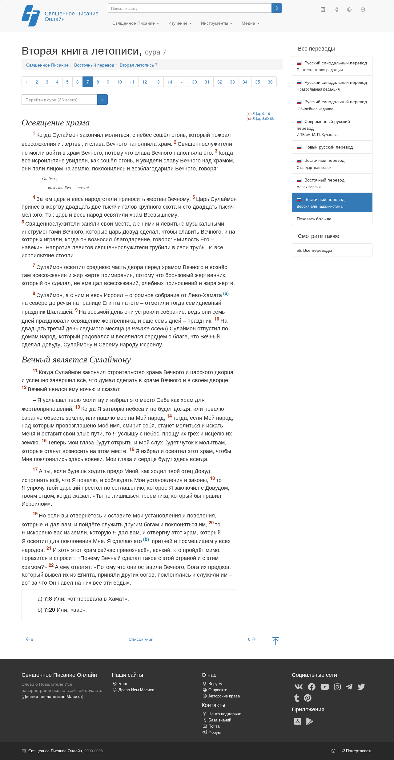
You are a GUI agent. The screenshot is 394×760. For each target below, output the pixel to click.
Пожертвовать (358, 751)
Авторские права (224, 696)
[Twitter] (361, 686)
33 (232, 82)
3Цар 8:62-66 (263, 118)
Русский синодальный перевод (332, 65)
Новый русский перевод (328, 147)
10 (119, 82)
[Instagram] (337, 686)
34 (245, 82)
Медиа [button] (249, 23)
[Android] (310, 720)
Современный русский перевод (323, 127)
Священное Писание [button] (134, 23)
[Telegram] (349, 686)
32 (219, 82)
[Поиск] (276, 8)
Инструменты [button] (215, 23)
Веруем (215, 683)
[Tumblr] (296, 697)
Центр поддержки (224, 714)
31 (207, 82)
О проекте (217, 690)
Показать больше (314, 218)
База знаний (219, 720)
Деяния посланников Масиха (52, 696)
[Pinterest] (308, 697)
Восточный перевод (94, 65)
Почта (213, 726)
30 (194, 82)
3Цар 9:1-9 (261, 113)
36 (270, 82)
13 (157, 82)
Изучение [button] (178, 23)
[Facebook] (312, 686)
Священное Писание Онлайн (71, 15)
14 (169, 82)
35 (257, 82)
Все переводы (317, 250)
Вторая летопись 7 (139, 65)
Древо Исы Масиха (136, 690)
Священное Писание (47, 65)
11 (132, 82)
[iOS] (297, 720)
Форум (214, 732)
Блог (123, 683)
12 (144, 82)
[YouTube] (324, 686)
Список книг (141, 639)
